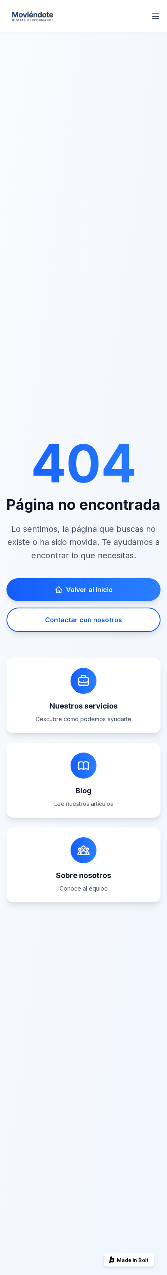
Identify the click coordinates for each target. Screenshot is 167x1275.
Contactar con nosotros (83, 620)
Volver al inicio (89, 590)
